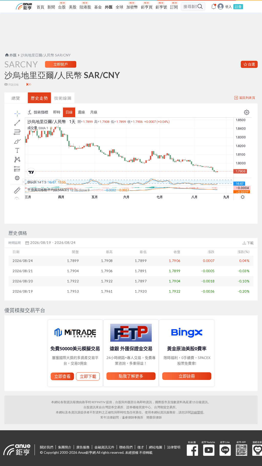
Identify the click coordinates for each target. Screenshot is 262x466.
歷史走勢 (39, 97)
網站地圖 (155, 447)
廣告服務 (83, 447)
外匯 (13, 55)
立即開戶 (60, 64)
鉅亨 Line (225, 450)
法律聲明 (173, 447)
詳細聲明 (197, 412)
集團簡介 (64, 447)
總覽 (16, 97)
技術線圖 (63, 97)
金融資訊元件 (104, 447)
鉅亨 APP (241, 450)
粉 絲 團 (192, 450)
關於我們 (46, 447)
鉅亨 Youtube (208, 450)
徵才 (140, 447)
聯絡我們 (126, 447)
